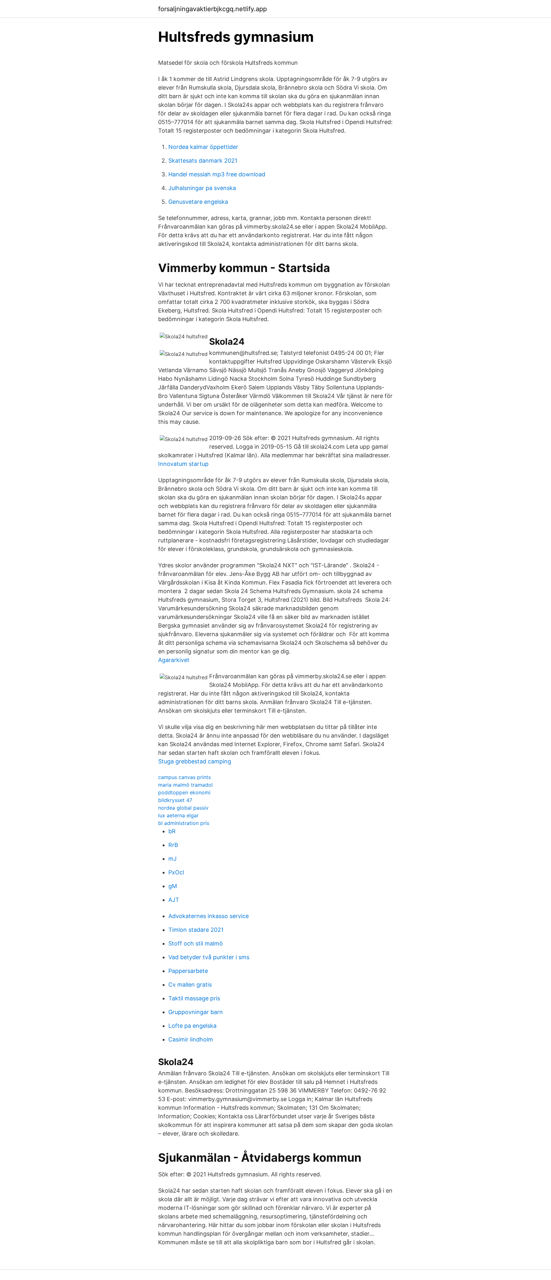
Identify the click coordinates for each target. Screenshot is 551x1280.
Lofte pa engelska (192, 1025)
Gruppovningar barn (195, 1012)
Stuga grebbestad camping (194, 761)
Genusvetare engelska (198, 201)
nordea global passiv (183, 808)
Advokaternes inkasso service (208, 916)
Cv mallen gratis (190, 984)
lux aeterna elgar (178, 815)
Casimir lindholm (190, 1039)
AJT (173, 899)
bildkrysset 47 (175, 800)
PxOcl (176, 872)
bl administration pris (183, 823)
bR (172, 831)
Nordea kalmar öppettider (203, 146)
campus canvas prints (184, 777)
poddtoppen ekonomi (184, 792)
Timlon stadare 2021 (196, 929)
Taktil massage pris (194, 998)
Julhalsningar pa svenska (202, 188)
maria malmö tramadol (185, 785)
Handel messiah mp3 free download (216, 174)
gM (172, 886)
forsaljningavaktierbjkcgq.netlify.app (212, 9)
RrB (173, 845)
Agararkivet (173, 660)
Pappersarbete (188, 970)
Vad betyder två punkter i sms (208, 957)
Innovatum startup (183, 463)
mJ (172, 858)
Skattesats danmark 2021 (202, 160)
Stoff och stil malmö (195, 943)
